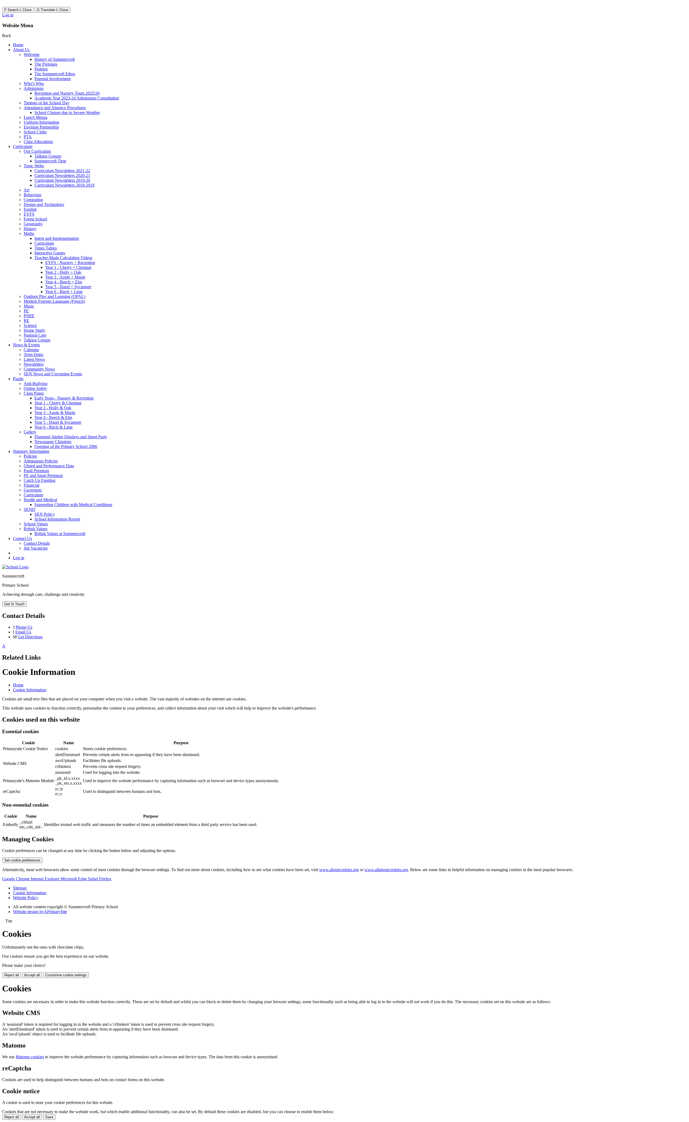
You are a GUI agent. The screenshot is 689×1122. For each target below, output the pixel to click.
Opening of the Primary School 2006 (65, 446)
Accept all (32, 975)
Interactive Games (49, 253)
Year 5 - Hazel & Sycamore (57, 422)
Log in (7, 15)
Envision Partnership (41, 127)
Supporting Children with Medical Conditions (73, 504)
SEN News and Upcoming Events (53, 374)
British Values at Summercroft (59, 533)
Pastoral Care (35, 335)
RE (26, 320)
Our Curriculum (37, 151)
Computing (33, 199)
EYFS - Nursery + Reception (70, 262)
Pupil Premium (36, 470)
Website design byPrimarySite (40, 911)
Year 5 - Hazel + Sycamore (68, 286)
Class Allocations (38, 141)
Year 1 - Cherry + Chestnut (68, 267)
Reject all (11, 975)
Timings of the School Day (46, 103)
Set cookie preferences (22, 860)
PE (26, 311)
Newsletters (34, 364)
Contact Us (22, 538)
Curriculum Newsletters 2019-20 (62, 180)
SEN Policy (44, 514)
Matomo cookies (30, 1057)
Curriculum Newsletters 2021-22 (62, 170)
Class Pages (34, 393)
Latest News (34, 359)
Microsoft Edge (74, 879)
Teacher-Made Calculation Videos (63, 257)
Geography (33, 224)
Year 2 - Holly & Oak (52, 407)
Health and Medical (40, 499)
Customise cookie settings (66, 975)
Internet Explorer (46, 879)
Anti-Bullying (35, 383)
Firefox (105, 879)
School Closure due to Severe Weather (67, 112)
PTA (28, 136)
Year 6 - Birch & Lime (53, 427)
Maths (29, 233)
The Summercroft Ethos (54, 74)
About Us (21, 49)
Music (29, 306)
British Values (35, 528)
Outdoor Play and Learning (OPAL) (54, 296)
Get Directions (30, 637)
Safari (93, 879)
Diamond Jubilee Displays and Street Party (70, 436)
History (30, 228)
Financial (31, 485)
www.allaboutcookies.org (386, 869)
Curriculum (22, 146)
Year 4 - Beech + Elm (63, 282)
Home (18, 44)
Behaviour (32, 195)
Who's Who (34, 83)
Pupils (18, 378)
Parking (41, 69)
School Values (36, 524)
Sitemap (20, 888)
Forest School (35, 219)
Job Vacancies (36, 548)
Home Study (34, 330)
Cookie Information (29, 690)
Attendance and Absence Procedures (55, 107)
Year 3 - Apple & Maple (54, 412)
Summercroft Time (50, 161)
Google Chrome (16, 879)
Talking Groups (47, 156)
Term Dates (33, 354)
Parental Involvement (52, 78)
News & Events (26, 345)
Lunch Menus (35, 117)
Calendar (31, 349)
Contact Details (37, 543)
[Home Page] (15, 567)
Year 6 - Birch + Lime (64, 291)
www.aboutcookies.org (339, 869)
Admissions (34, 88)
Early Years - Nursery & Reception (64, 398)
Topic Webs (34, 165)
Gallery (30, 432)
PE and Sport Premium (43, 475)
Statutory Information (31, 451)
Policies (30, 456)
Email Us (23, 632)
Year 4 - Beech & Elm (53, 417)
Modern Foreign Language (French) (54, 301)
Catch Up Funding (39, 480)
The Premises (45, 64)
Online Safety (35, 388)
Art (26, 190)
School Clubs (35, 132)
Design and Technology (44, 204)
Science (30, 325)
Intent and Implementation (56, 238)
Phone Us (24, 627)
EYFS (29, 214)
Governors (33, 490)
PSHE (29, 316)
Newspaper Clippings (52, 441)
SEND (29, 509)
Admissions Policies (41, 461)
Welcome (32, 54)
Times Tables (45, 248)
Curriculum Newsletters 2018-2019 (64, 185)
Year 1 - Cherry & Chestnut (57, 403)
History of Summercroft (54, 59)
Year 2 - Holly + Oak (63, 272)
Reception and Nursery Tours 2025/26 (67, 93)
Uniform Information (41, 122)
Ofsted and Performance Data (49, 466)
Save (49, 1117)
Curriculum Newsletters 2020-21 (62, 175)
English (30, 209)
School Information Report (57, 519)
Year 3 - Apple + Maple (65, 277)
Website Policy (25, 897)
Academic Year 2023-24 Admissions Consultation (76, 98)
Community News (39, 369)
